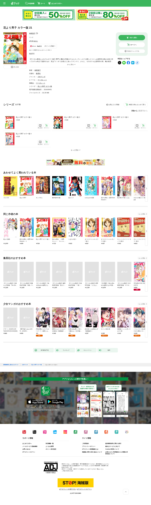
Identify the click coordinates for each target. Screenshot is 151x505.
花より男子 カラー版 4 (24, 134)
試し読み (16, 67)
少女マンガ (41, 77)
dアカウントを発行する (67, 489)
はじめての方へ (27, 443)
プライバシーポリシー (88, 446)
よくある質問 (50, 446)
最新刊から (143, 111)
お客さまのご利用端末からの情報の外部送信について (116, 453)
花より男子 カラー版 (45, 86)
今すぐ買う (133, 38)
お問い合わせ (26, 449)
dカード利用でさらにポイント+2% (39, 50)
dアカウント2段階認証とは (90, 449)
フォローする (37, 33)
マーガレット (42, 80)
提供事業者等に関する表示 (113, 443)
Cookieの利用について (112, 449)
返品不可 (31, 53)
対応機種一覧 (50, 443)
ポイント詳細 (49, 46)
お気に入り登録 (113, 104)
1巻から (134, 111)
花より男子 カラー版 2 (72, 117)
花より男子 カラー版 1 (24, 117)
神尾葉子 (32, 33)
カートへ (133, 45)
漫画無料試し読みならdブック (10, 364)
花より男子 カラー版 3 (120, 117)
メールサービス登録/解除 (29, 446)
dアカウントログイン (28, 452)
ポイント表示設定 (51, 449)
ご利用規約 (85, 443)
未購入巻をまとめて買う (137, 104)
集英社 (38, 73)
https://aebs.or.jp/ (68, 471)
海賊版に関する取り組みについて (92, 452)
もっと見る (142, 214)
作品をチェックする (133, 51)
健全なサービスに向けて (112, 446)
